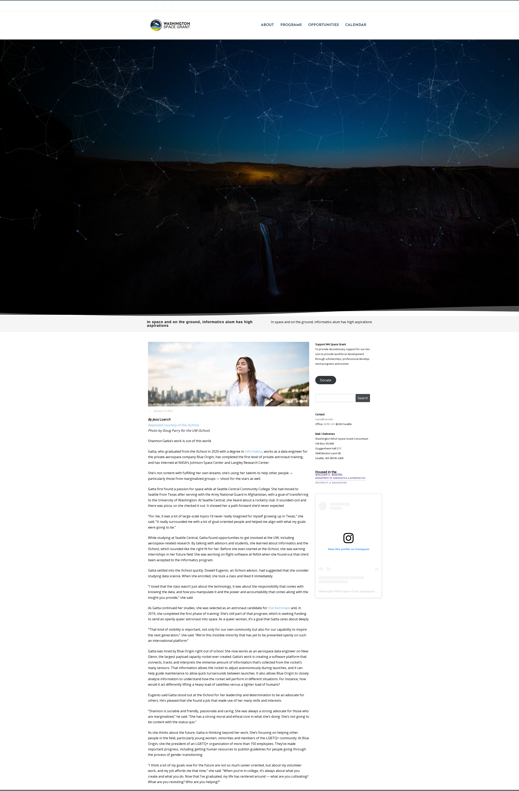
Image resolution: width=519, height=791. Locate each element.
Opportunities (323, 25)
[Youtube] (168, 6)
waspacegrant (373, 591)
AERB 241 (329, 424)
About (267, 25)
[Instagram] (159, 6)
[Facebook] (151, 6)
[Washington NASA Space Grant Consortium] (170, 38)
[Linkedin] (176, 6)
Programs (291, 25)
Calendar (355, 25)
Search (363, 398)
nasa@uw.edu (324, 419)
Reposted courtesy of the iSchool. (173, 425)
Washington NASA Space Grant (339, 591)
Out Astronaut (279, 608)
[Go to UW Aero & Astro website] (340, 482)
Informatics (253, 451)
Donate (325, 380)
